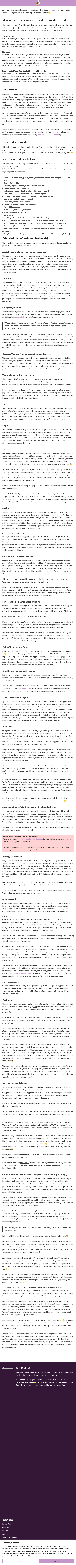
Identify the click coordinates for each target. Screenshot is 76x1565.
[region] (38, 1552)
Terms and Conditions (10, 1537)
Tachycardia (22, 614)
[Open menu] (4, 2)
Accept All (56, 1561)
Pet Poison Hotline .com (21, 973)
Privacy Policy (7, 1524)
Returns (5, 1534)
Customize (20, 1561)
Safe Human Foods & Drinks (47, 135)
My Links (5, 1531)
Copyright (5, 1527)
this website (18, 317)
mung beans (26, 688)
